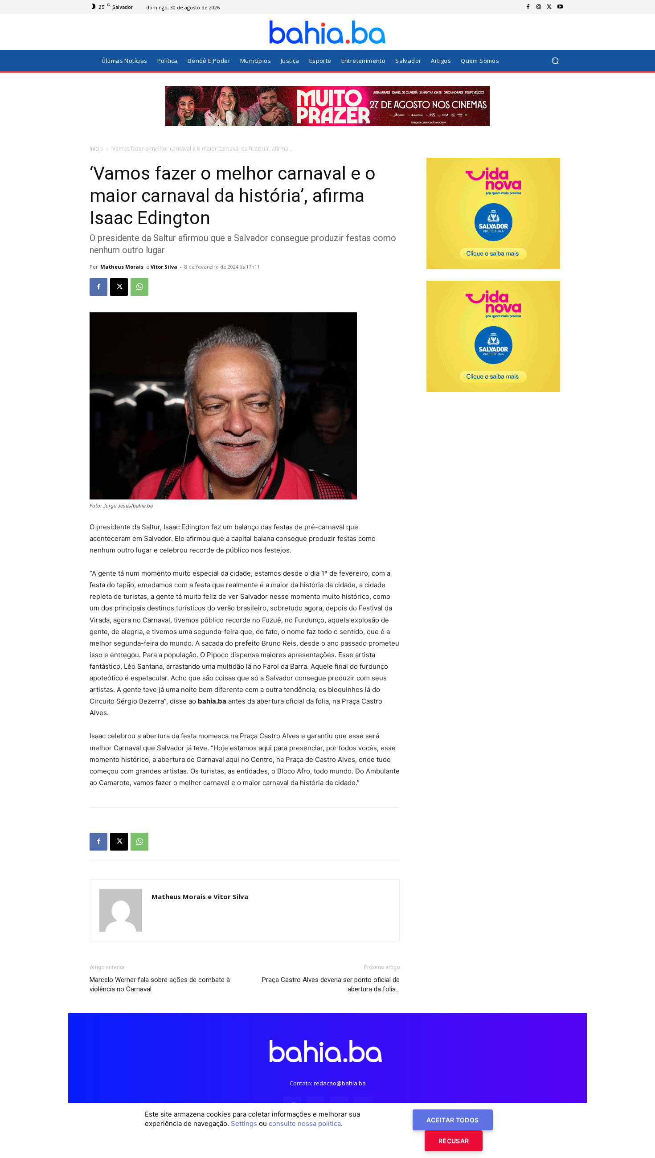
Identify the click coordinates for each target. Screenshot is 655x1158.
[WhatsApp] (139, 287)
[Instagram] (538, 7)
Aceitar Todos (452, 1120)
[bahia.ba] (327, 32)
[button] (554, 60)
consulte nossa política (305, 1123)
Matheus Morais (121, 266)
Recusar (453, 1141)
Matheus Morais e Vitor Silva (199, 896)
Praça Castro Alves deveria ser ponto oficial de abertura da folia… (331, 984)
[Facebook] (528, 7)
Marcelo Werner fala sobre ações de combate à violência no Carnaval (160, 984)
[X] (549, 7)
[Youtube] (560, 7)
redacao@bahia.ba (340, 1083)
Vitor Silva (164, 266)
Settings (244, 1123)
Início (96, 148)
